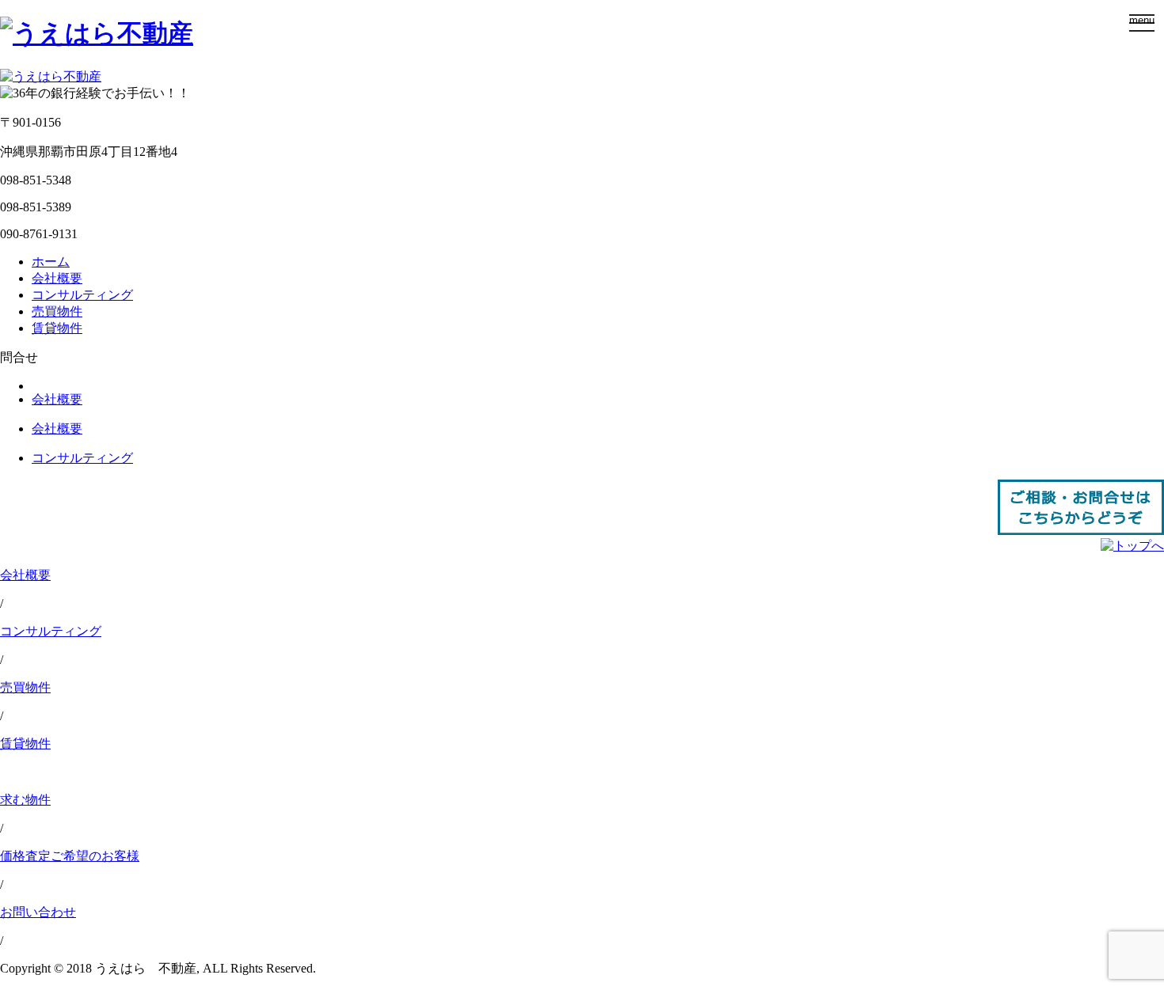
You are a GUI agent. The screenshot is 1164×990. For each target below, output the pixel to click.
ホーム (51, 261)
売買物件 (57, 311)
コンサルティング (82, 295)
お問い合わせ (38, 912)
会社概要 (57, 278)
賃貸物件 (57, 328)
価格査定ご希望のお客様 (69, 856)
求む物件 (25, 799)
